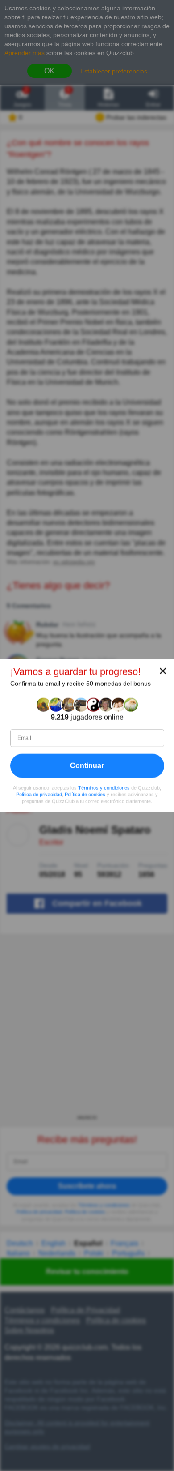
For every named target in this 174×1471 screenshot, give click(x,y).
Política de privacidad (39, 794)
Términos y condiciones (104, 788)
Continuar (87, 766)
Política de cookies (85, 794)
